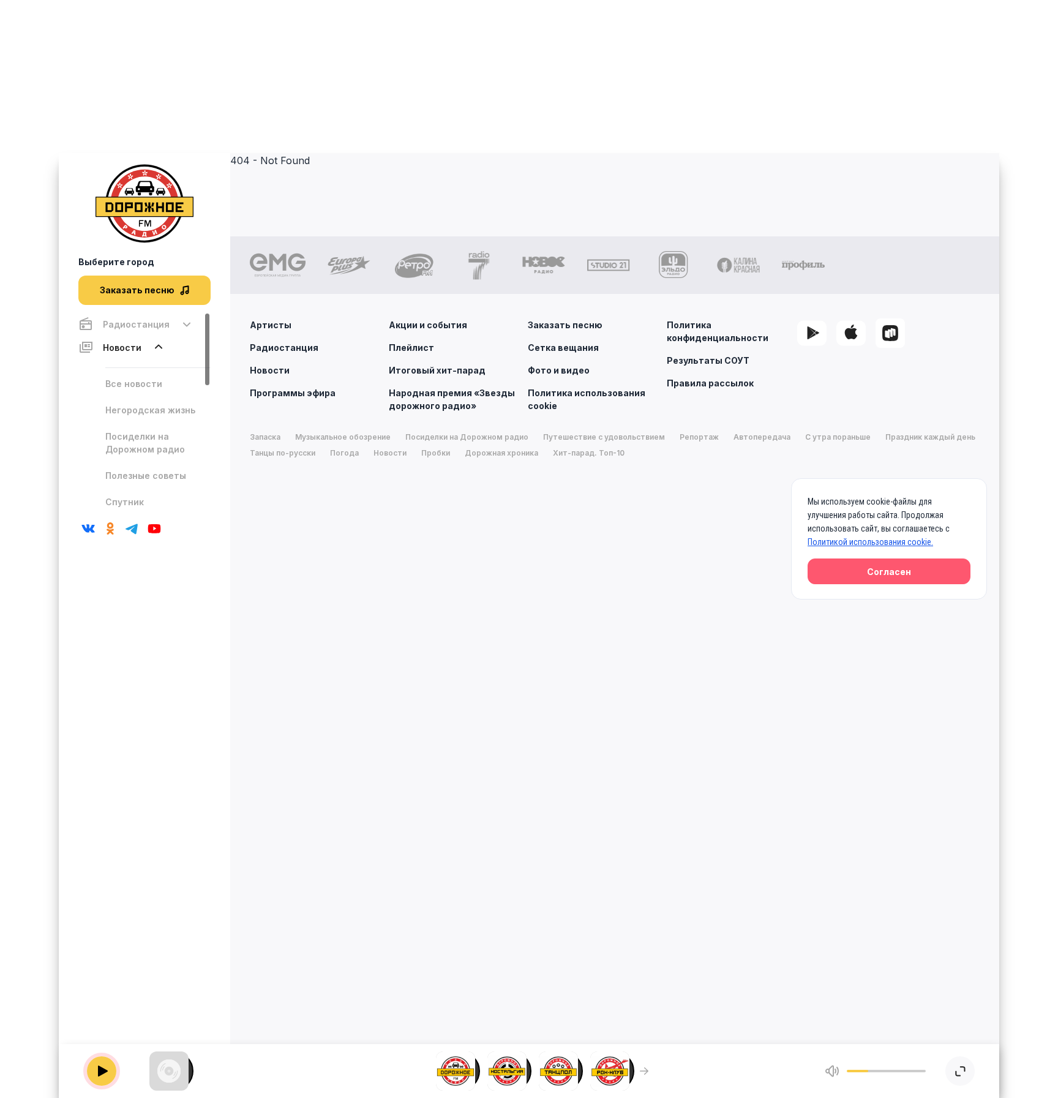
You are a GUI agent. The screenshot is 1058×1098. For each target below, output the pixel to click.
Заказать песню (565, 325)
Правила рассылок (710, 383)
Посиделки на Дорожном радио (145, 442)
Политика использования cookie (586, 399)
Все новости (133, 383)
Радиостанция (284, 347)
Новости (270, 370)
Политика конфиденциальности (717, 331)
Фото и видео (559, 370)
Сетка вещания (563, 347)
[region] (144, 411)
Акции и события (428, 325)
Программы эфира (293, 393)
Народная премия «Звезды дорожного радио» (452, 399)
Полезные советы (145, 475)
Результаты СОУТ (708, 360)
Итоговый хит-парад (437, 370)
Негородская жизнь (150, 410)
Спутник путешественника (146, 508)
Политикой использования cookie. (870, 542)
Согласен (889, 571)
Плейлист (411, 347)
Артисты (270, 325)
